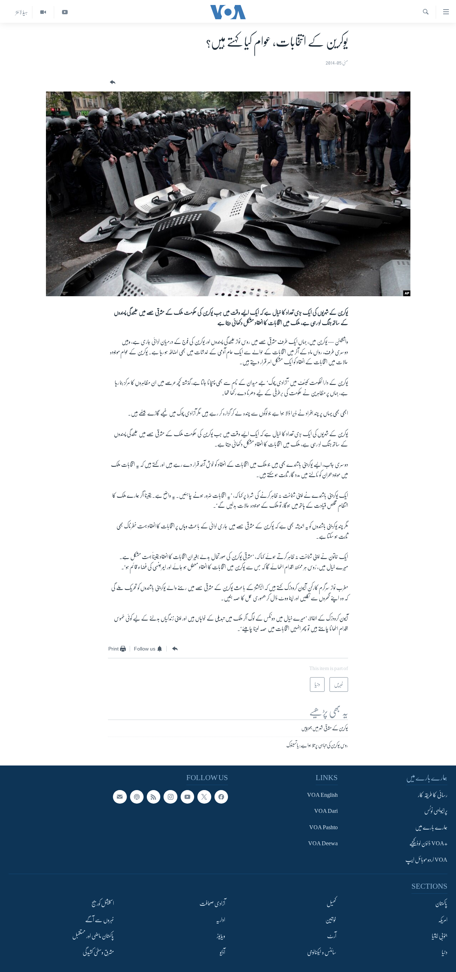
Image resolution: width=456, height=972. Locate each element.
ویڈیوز (221, 936)
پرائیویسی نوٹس (435, 811)
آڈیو (222, 952)
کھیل (331, 903)
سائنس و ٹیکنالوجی (321, 952)
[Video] (43, 12)
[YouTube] (65, 12)
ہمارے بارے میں (431, 827)
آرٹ (331, 936)
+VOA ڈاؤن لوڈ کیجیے (428, 843)
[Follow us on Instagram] (170, 797)
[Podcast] (137, 797)
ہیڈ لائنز (22, 12)
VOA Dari (326, 811)
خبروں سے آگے (99, 919)
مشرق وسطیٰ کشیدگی (98, 952)
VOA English (322, 795)
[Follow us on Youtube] (187, 797)
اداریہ (220, 919)
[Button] (111, 82)
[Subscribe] (119, 797)
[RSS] (153, 797)
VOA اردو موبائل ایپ (426, 859)
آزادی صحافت (212, 903)
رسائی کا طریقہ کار (432, 795)
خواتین (330, 919)
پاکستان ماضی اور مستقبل (93, 936)
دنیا (444, 952)
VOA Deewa (323, 843)
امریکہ (442, 919)
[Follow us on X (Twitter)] (204, 797)
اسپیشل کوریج (103, 903)
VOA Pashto (323, 827)
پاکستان (441, 903)
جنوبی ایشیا (439, 936)
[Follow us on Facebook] (221, 797)
